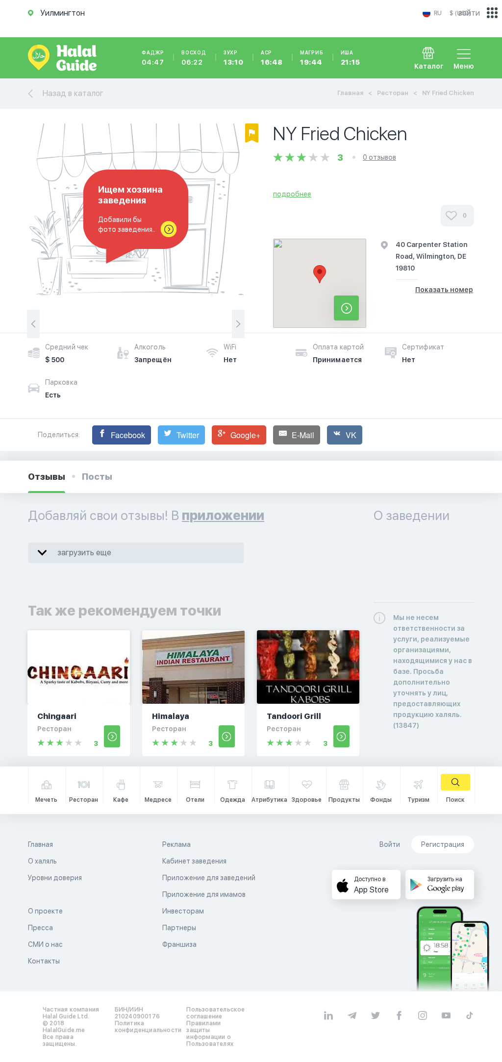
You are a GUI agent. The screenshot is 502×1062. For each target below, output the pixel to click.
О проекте (45, 911)
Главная (350, 93)
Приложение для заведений (208, 878)
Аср (272, 57)
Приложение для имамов (204, 894)
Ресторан (392, 93)
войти (469, 13)
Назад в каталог (73, 93)
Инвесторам (183, 911)
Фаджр (153, 57)
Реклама (176, 844)
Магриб (312, 57)
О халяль (42, 861)
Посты (97, 476)
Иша (350, 57)
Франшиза (179, 944)
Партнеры (179, 928)
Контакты (44, 961)
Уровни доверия (55, 878)
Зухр (234, 57)
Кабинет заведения (194, 861)
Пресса (40, 928)
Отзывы (46, 476)
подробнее (292, 194)
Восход (193, 57)
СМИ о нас (45, 944)
